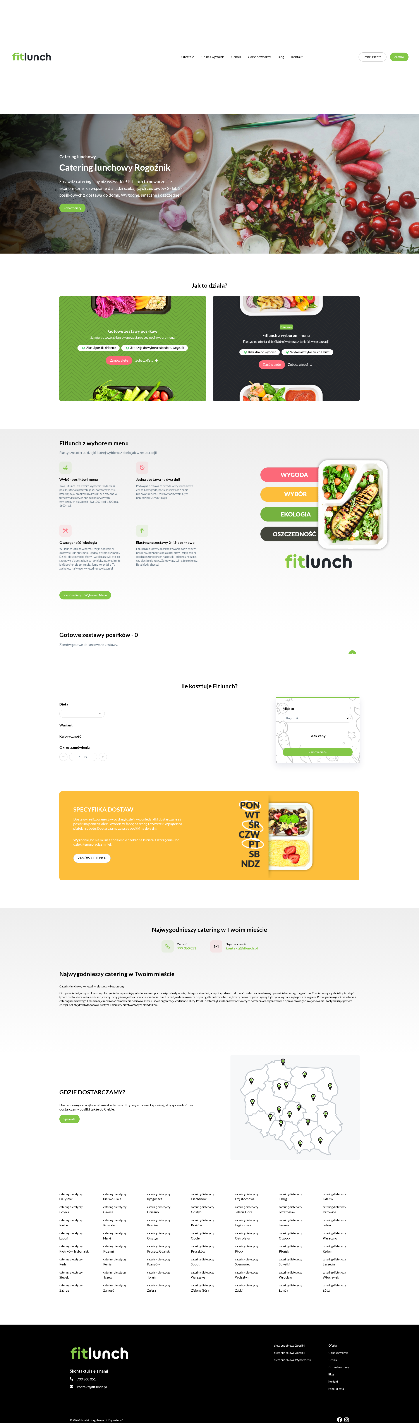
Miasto (288, 708)
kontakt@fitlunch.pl (92, 1387)
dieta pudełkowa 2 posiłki (289, 1345)
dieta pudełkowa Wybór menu (292, 1360)
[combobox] (318, 718)
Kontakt (297, 57)
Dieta (63, 704)
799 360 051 (86, 1379)
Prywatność (115, 1420)
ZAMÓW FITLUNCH (92, 858)
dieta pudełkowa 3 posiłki (289, 1352)
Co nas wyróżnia (212, 57)
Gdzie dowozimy (259, 57)
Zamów (399, 57)
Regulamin (97, 1420)
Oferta (186, 57)
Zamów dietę (119, 360)
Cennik (236, 57)
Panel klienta (372, 57)
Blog (281, 57)
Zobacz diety (72, 208)
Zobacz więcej (298, 364)
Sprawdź (70, 1119)
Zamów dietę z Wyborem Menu (85, 595)
